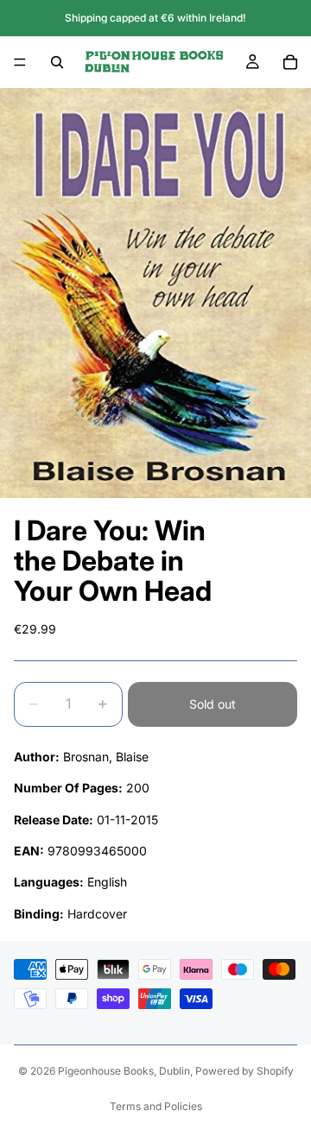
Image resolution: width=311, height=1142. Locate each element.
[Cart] (290, 62)
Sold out (212, 704)
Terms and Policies (156, 1106)
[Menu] (20, 62)
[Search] (57, 62)
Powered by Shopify (244, 1070)
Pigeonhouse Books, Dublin (124, 1070)
